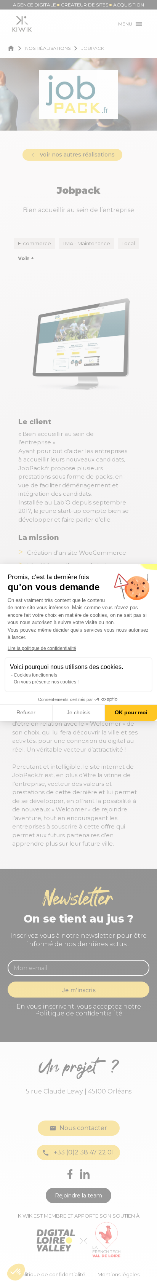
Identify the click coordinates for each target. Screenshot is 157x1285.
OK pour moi (131, 712)
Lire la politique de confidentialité (42, 648)
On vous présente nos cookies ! (46, 682)
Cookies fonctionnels (35, 675)
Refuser (25, 712)
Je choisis (78, 712)
